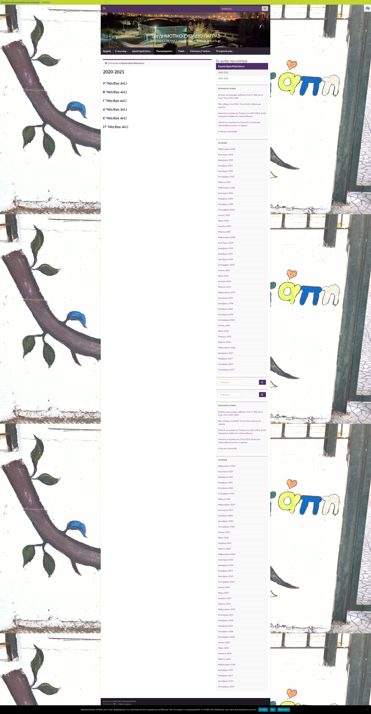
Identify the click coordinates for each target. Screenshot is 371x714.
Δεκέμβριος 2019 (225, 248)
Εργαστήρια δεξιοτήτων (132, 63)
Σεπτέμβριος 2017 (226, 369)
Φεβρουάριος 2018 (226, 347)
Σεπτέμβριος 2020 (226, 209)
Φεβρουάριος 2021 (226, 187)
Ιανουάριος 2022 (225, 154)
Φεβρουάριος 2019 (226, 292)
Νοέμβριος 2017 (225, 358)
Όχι (272, 709)
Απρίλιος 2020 (224, 226)
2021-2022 (223, 78)
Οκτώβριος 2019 (225, 259)
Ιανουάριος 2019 (225, 298)
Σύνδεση (45, 2)
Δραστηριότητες (141, 51)
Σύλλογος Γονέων (200, 51)
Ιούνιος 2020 (224, 215)
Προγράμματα (164, 51)
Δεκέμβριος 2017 (225, 353)
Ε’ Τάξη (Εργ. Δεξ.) (115, 118)
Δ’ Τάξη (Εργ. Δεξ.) (115, 109)
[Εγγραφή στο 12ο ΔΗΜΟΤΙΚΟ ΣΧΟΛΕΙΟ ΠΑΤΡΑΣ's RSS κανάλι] (104, 8)
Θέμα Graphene (125, 704)
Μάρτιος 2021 (224, 182)
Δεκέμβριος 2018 (225, 303)
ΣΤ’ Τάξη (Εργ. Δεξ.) (115, 126)
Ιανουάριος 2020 (225, 242)
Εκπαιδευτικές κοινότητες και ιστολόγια (20, 2)
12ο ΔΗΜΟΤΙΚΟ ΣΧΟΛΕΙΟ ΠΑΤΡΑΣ (185, 36)
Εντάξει (263, 709)
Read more (284, 709)
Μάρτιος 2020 (224, 231)
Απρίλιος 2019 (224, 281)
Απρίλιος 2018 (224, 336)
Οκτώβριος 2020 (225, 204)
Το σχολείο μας (224, 51)
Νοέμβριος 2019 (225, 254)
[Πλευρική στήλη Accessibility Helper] (367, 8)
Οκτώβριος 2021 (225, 171)
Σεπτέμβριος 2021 (226, 176)
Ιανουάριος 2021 (225, 193)
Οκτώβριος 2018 (225, 314)
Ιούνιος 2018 (224, 325)
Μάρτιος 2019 (224, 287)
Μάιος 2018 (223, 331)
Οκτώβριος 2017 (225, 364)
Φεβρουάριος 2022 (226, 149)
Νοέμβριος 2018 (225, 309)
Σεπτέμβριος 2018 (226, 320)
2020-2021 (223, 72)
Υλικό (181, 51)
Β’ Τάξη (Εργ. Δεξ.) (115, 92)
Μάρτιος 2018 (224, 342)
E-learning (121, 51)
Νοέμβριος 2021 (225, 165)
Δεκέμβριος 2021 (225, 160)
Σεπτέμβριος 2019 (226, 265)
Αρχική (107, 51)
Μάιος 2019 (223, 276)
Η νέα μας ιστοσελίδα (227, 131)
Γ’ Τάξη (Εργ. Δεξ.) (115, 100)
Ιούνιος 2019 (224, 270)
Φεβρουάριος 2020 (226, 237)
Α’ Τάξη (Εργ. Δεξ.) (115, 83)
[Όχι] (367, 709)
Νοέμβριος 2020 (225, 198)
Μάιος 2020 (223, 220)
